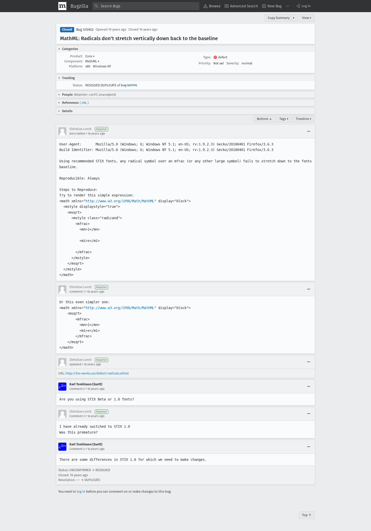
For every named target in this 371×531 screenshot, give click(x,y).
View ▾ (306, 18)
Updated (75, 364)
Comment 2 (77, 389)
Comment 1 (77, 291)
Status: (78, 85)
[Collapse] (309, 131)
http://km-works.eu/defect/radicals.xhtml (97, 373)
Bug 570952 (85, 30)
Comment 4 (77, 449)
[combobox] (145, 6)
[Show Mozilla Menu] (62, 6)
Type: (207, 57)
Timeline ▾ (303, 119)
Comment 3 (77, 416)
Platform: (76, 66)
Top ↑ (306, 515)
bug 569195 (129, 85)
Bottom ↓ (264, 119)
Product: (76, 56)
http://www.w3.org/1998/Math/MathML (120, 201)
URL (84, 103)
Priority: (205, 63)
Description (77, 133)
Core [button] (90, 56)
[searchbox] (145, 6)
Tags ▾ (283, 119)
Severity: (232, 63)
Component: (73, 61)
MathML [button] (92, 61)
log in (81, 491)
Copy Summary (278, 18)
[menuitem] (212, 6)
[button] (303, 6)
